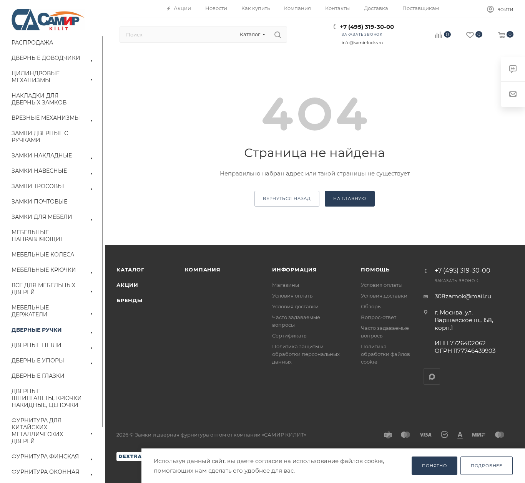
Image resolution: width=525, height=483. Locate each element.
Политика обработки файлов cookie (385, 354)
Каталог (130, 269)
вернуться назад (287, 198)
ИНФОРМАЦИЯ (294, 269)
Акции (127, 285)
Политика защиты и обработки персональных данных (306, 354)
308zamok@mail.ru (463, 296)
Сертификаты (289, 335)
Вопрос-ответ (378, 317)
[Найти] (277, 34)
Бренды (129, 300)
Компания (203, 269)
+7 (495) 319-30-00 (367, 26)
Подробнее (486, 465)
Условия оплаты (293, 296)
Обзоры (371, 306)
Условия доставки (295, 306)
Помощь (375, 269)
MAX (432, 376)
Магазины (285, 285)
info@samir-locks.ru (362, 42)
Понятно (434, 465)
